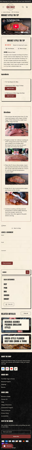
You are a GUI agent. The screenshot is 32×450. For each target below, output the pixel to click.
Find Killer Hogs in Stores (8, 379)
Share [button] (4, 225)
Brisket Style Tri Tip (16, 40)
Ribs (5, 291)
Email (2, 242)
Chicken (6, 295)
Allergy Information (6, 405)
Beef (5, 284)
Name (2, 235)
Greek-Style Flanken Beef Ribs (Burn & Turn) (16, 340)
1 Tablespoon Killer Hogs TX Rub (14, 85)
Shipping (3, 384)
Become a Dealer (5, 396)
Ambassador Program (7, 407)
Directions (7, 112)
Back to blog (17, 228)
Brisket (6, 299)
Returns (3, 387)
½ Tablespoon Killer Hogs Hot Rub (15, 93)
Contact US (4, 399)
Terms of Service (5, 410)
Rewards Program (6, 381)
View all (26, 313)
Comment (3, 250)
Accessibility (4, 416)
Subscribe (16, 436)
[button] (3, 7)
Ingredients (5, 74)
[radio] (5, 45)
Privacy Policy (5, 413)
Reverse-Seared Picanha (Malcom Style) (13, 324)
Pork (5, 288)
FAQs (2, 402)
